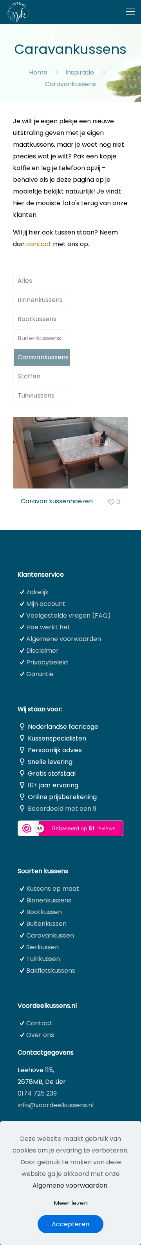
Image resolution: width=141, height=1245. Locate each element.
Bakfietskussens (50, 970)
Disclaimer (42, 650)
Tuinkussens (36, 395)
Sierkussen (42, 947)
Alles (25, 280)
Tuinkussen (43, 958)
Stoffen (29, 376)
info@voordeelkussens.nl (56, 1105)
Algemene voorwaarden (63, 638)
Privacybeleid (47, 662)
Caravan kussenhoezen (57, 501)
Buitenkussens (39, 338)
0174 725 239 (37, 1093)
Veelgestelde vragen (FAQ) (68, 615)
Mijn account (45, 603)
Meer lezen (71, 1203)
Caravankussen (50, 935)
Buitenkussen (46, 923)
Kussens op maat (52, 888)
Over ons (40, 1034)
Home (38, 72)
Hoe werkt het (48, 627)
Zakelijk (37, 592)
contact (38, 244)
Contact (39, 1023)
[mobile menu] (130, 11)
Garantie (40, 674)
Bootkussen (44, 912)
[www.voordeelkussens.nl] (18, 11)
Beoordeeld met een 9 (62, 808)
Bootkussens (37, 318)
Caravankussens (43, 357)
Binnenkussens (40, 299)
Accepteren (70, 1224)
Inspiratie (79, 72)
